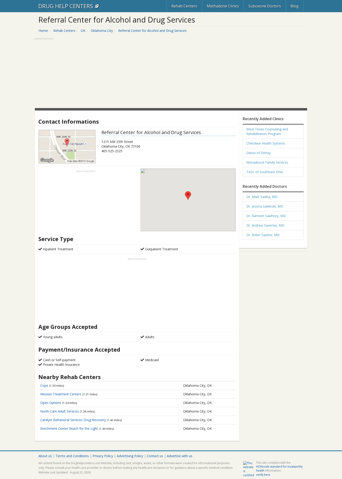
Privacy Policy (103, 456)
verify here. (263, 475)
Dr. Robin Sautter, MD (263, 235)
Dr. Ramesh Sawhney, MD (266, 216)
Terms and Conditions (72, 456)
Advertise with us (179, 456)
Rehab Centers (184, 6)
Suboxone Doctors (264, 6)
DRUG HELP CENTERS (66, 6)
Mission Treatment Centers (61, 394)
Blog (295, 6)
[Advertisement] (171, 73)
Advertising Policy (130, 456)
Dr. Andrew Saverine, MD (265, 225)
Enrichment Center (69, 428)
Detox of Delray (258, 153)
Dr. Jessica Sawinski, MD (264, 206)
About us (45, 456)
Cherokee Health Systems (265, 143)
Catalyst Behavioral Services (73, 420)
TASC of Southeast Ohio (264, 172)
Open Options (51, 402)
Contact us (155, 456)
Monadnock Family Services (267, 162)
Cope (44, 385)
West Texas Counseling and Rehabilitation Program (267, 131)
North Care (59, 411)
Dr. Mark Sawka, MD (262, 197)
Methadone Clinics (223, 6)
